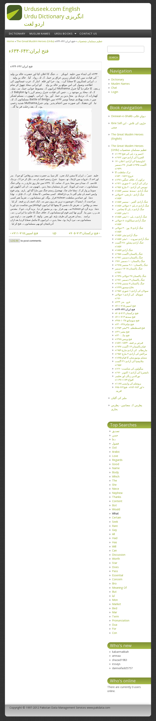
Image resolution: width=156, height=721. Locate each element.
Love (115, 456)
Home (10, 41)
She (114, 484)
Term (115, 616)
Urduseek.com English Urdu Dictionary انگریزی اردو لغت (54, 16)
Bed (114, 608)
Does (115, 567)
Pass (115, 571)
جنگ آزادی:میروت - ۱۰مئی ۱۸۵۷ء (132, 239)
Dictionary (17, 33)
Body (115, 472)
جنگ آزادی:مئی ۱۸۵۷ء (126, 235)
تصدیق (115, 431)
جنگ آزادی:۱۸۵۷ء (124, 250)
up (54, 233)
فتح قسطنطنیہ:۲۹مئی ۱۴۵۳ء (130, 328)
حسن (115, 435)
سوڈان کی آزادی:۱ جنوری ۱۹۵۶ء (131, 291)
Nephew (117, 493)
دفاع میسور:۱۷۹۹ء (124, 287)
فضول (115, 443)
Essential (117, 575)
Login (114, 92)
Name (116, 468)
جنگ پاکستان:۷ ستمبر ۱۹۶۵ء (129, 283)
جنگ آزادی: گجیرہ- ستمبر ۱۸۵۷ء (131, 201)
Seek (115, 521)
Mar (114, 612)
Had (114, 538)
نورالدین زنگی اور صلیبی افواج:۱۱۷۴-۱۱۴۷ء (127, 377)
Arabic (116, 451)
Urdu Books (63, 33)
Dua (114, 624)
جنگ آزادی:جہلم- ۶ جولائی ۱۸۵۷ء (132, 205)
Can (114, 550)
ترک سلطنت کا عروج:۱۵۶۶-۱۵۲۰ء (124, 174)
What (115, 513)
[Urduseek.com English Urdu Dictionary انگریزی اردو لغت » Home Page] (14, 19)
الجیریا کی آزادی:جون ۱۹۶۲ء (129, 157)
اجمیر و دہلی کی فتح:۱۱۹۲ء (129, 153)
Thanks (116, 497)
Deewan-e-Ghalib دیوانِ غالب (128, 116)
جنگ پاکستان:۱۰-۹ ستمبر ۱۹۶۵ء (131, 265)
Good (115, 464)
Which (115, 476)
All (113, 534)
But (114, 591)
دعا (113, 439)
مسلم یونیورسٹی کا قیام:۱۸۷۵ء (131, 357)
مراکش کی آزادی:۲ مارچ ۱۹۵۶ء (131, 353)
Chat (114, 87)
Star (114, 563)
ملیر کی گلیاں (119, 398)
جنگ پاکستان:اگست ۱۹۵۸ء (129, 254)
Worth (116, 558)
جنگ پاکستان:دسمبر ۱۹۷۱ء (129, 257)
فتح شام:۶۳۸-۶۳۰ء (124, 324)
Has (114, 542)
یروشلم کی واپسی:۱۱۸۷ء (128, 383)
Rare (115, 526)
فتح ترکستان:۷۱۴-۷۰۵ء (126, 313)
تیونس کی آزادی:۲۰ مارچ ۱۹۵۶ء (131, 187)
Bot (114, 505)
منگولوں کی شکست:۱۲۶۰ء (129, 368)
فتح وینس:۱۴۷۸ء (123, 339)
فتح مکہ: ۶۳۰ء (122, 335)
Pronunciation (120, 620)
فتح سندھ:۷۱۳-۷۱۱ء (125, 316)
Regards (117, 460)
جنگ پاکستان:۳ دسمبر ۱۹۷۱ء (130, 279)
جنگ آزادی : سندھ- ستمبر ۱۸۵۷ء (131, 190)
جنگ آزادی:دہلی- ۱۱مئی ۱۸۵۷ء (131, 216)
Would (116, 509)
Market (116, 604)
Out (114, 447)
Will (114, 546)
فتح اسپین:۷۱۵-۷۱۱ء (125, 305)
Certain (116, 517)
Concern (117, 579)
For (114, 628)
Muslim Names (39, 33)
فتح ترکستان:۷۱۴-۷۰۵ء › (84, 233)
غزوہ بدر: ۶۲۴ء (122, 302)
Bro (114, 583)
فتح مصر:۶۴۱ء (122, 331)
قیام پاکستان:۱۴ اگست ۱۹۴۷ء (130, 346)
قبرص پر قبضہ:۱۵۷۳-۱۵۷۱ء (129, 342)
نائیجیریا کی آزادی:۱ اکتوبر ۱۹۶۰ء (132, 372)
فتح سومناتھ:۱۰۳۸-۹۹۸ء (127, 320)
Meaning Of (119, 587)
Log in (14, 240)
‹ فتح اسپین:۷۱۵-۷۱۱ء (24, 233)
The (114, 480)
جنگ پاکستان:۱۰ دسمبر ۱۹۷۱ (130, 261)
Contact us (88, 33)
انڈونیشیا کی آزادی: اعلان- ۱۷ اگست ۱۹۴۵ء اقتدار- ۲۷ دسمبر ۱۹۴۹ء (130, 164)
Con (114, 633)
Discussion (118, 554)
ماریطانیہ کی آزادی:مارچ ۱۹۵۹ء (131, 350)
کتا (113, 596)
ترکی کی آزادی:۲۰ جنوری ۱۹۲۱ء (131, 183)
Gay (114, 530)
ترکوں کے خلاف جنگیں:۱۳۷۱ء (130, 179)
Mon (115, 600)
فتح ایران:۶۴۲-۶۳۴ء (125, 309)
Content (117, 501)
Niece (115, 488)
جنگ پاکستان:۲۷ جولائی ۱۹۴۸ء (130, 276)
